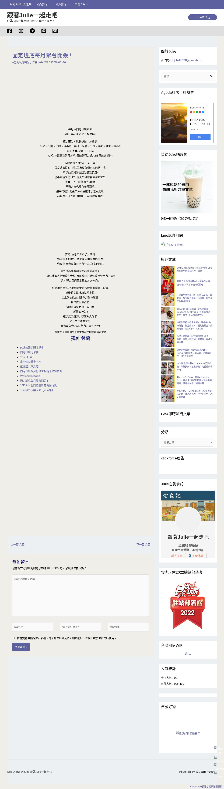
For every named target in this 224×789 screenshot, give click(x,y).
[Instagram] (21, 30)
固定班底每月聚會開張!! (34, 380)
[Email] (55, 30)
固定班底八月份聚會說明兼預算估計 (41, 371)
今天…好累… (27, 357)
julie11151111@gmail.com (188, 60)
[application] (48, 4)
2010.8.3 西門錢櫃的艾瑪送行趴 (38, 385)
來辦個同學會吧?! (30, 362)
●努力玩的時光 (21, 62)
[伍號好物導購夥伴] (188, 733)
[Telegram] (32, 30)
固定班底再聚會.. (30, 352)
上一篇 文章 (15, 544)
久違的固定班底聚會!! (32, 347)
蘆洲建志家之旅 (29, 366)
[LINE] (43, 30)
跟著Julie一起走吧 (32, 15)
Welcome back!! (30, 376)
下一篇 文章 (145, 544)
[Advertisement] (80, 95)
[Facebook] (9, 30)
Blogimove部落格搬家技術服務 (206, 786)
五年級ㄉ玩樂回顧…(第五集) (36, 390)
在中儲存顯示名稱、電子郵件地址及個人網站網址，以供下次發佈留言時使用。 (67, 638)
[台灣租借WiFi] (188, 654)
